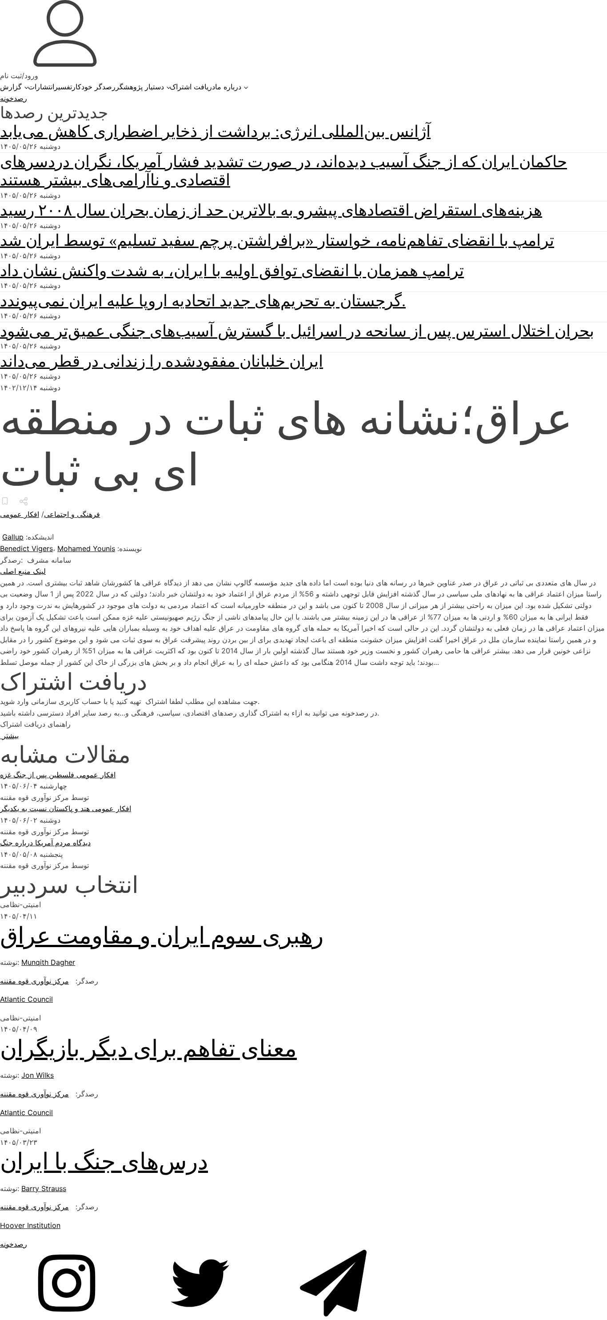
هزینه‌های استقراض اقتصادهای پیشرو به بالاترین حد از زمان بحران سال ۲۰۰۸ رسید (271, 210)
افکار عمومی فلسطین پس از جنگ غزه (58, 774)
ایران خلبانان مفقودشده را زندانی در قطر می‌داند (161, 361)
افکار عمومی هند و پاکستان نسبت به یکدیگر (65, 808)
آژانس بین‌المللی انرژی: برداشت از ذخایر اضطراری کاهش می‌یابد (215, 131)
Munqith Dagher (48, 962)
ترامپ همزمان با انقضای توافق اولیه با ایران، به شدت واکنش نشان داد (232, 271)
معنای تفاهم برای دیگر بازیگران (148, 1048)
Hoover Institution (30, 1225)
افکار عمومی (19, 514)
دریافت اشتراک (192, 86)
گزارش (11, 86)
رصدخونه (13, 98)
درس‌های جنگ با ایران (104, 1161)
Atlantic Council (26, 999)
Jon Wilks (37, 1075)
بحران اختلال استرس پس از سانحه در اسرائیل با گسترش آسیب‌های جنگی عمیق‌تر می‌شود (297, 331)
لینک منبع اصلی (23, 571)
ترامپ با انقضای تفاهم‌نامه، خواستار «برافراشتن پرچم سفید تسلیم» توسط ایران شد (277, 240)
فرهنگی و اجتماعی (72, 514)
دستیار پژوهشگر (140, 86)
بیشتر (9, 735)
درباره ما (228, 86)
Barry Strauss (43, 1188)
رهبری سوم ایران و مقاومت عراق (161, 935)
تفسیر (63, 86)
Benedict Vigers (26, 548)
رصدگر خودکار (94, 86)
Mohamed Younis (86, 548)
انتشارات (41, 86)
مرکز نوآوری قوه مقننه (34, 980)
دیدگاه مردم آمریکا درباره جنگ (45, 842)
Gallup (13, 536)
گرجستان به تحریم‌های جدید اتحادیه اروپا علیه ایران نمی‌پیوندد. (203, 301)
